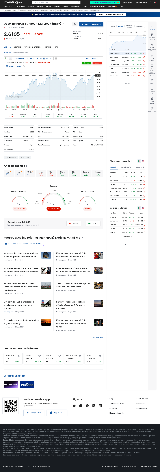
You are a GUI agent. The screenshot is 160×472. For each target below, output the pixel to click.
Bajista (75, 223)
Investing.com (8, 312)
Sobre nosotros (142, 399)
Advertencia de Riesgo (149, 466)
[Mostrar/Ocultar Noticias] (56, 58)
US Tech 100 (114, 64)
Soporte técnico (142, 408)
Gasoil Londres (71, 355)
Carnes (52, 10)
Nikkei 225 (113, 72)
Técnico (47, 47)
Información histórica (20, 53)
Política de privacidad (129, 466)
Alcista (95, 223)
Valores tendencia (118, 208)
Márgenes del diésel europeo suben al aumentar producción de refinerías (21, 255)
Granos (66, 10)
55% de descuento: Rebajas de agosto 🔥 (105, 2)
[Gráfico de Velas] (6, 58)
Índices (120, 27)
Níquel (89, 355)
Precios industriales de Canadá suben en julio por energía (21, 322)
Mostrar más (98, 338)
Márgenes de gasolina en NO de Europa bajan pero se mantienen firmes (71, 323)
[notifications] (150, 2)
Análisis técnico (14, 165)
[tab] (9, 173)
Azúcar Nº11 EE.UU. (12, 355)
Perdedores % (139, 167)
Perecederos (44, 10)
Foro (56, 47)
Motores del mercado (120, 161)
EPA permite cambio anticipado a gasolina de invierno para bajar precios (19, 305)
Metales (35, 10)
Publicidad (140, 403)
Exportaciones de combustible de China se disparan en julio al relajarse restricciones (21, 286)
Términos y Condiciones (109, 466)
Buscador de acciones (97, 6)
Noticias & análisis (32, 47)
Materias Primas (10, 10)
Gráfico (17, 47)
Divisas (112, 27)
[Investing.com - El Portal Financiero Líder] (13, 2)
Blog (111, 399)
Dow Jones (114, 57)
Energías (59, 10)
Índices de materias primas (79, 10)
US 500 (112, 61)
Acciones (139, 27)
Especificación (94, 10)
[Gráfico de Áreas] (10, 58)
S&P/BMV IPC (114, 53)
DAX (111, 68)
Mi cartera (113, 408)
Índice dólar (114, 76)
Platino (28, 355)
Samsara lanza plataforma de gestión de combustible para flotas (73, 285)
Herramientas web (117, 413)
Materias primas (129, 26)
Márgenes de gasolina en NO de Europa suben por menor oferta (71, 255)
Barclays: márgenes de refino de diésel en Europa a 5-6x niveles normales (71, 305)
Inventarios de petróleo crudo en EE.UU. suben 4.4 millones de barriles (73, 270)
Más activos (114, 167)
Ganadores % (126, 167)
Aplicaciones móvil (117, 403)
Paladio (48, 355)
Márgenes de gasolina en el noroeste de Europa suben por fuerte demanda (21, 270)
